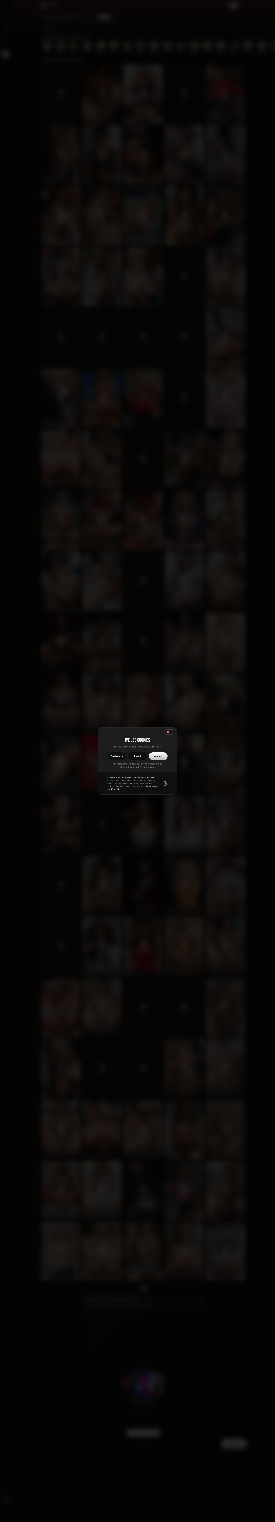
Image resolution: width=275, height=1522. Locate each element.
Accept (158, 756)
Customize (117, 756)
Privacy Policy (147, 767)
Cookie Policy (127, 767)
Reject (137, 756)
